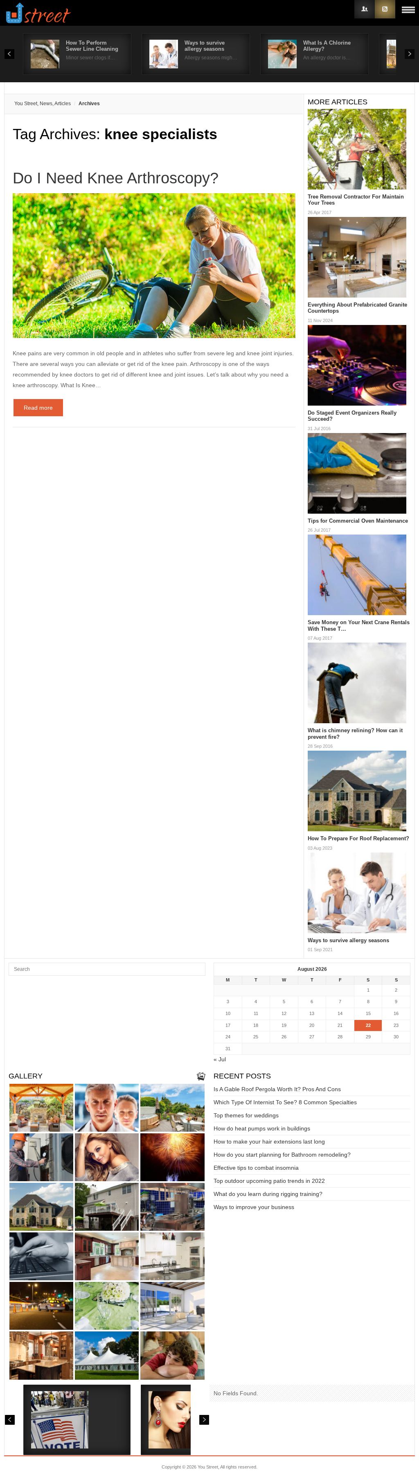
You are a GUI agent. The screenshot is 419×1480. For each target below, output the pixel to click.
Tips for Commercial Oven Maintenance (358, 521)
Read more (38, 407)
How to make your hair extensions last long (269, 1141)
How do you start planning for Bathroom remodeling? (282, 1154)
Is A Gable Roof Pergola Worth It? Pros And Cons (277, 1089)
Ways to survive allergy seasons (205, 46)
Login (364, 9)
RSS (385, 9)
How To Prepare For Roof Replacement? (358, 838)
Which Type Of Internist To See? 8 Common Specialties (285, 1102)
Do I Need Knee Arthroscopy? (116, 178)
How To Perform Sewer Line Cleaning (92, 46)
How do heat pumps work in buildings (262, 1128)
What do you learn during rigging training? (268, 1194)
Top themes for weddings (246, 1115)
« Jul (220, 1059)
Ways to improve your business (254, 1207)
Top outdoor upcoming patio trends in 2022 (269, 1181)
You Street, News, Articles (42, 103)
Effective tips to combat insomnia (256, 1167)
